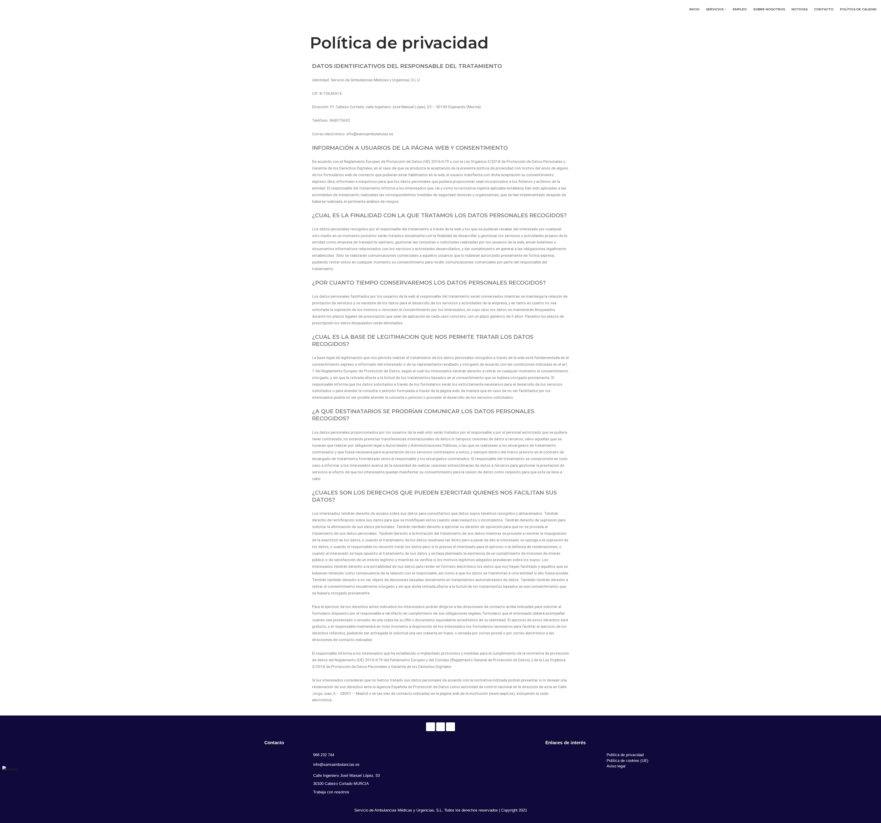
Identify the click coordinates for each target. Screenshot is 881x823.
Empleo (740, 11)
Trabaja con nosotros (331, 792)
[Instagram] (440, 726)
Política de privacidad (625, 755)
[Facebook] (430, 726)
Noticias (800, 11)
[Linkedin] (450, 726)
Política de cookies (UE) (627, 760)
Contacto (824, 11)
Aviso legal (616, 766)
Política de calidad (858, 11)
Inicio (694, 11)
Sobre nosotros (769, 11)
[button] (725, 10)
